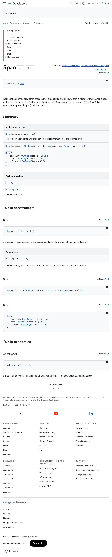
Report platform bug (84, 465)
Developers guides (47, 473)
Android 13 (8, 483)
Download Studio (46, 481)
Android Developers (11, 23)
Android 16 (8, 470)
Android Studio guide (48, 468)
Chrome (6, 514)
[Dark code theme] (107, 80)
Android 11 (7, 492)
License (15, 537)
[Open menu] (4, 3)
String (30, 134)
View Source (100, 69)
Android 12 (8, 487)
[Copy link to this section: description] (20, 354)
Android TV (81, 445)
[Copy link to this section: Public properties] (33, 342)
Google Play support (84, 474)
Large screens (82, 428)
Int (48, 146)
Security (6, 436)
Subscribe (38, 543)
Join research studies (85, 479)
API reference (11, 13)
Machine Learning (47, 432)
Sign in (105, 3)
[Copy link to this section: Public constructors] (37, 208)
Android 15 (8, 474)
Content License (79, 397)
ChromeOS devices (84, 436)
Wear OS (80, 432)
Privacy (42, 445)
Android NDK (45, 486)
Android (6, 428)
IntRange (29, 146)
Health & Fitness (46, 436)
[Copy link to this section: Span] (12, 220)
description (12, 189)
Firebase (7, 518)
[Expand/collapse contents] (19, 30)
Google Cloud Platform (13, 522)
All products (8, 527)
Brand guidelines (29, 537)
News (5, 445)
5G (40, 450)
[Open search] (71, 3)
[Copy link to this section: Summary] (21, 117)
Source (6, 441)
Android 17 (8, 465)
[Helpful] (103, 23)
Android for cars (83, 441)
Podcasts (7, 454)
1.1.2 (107, 73)
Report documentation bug (87, 470)
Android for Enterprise (12, 432)
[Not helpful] (107, 23)
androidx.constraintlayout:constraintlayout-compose (85, 66)
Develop (26, 23)
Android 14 (8, 479)
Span (22, 83)
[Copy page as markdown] (27, 68)
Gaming (43, 428)
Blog (5, 450)
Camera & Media (46, 441)
